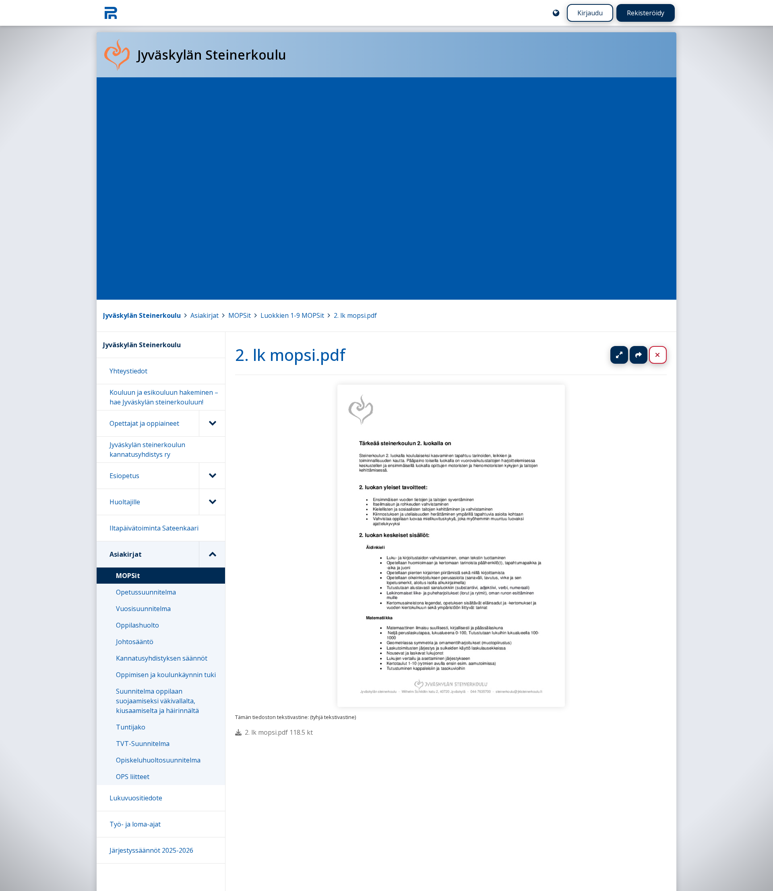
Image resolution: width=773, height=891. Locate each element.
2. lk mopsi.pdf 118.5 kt (279, 732)
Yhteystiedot (128, 371)
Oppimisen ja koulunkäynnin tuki (166, 674)
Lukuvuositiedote (136, 798)
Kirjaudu (590, 12)
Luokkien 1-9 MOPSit (292, 315)
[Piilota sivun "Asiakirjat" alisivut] (212, 554)
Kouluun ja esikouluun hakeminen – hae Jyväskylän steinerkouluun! (164, 397)
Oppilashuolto (137, 625)
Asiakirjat (204, 315)
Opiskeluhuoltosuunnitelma (158, 760)
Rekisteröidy (645, 12)
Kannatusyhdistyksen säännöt (161, 658)
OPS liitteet (132, 776)
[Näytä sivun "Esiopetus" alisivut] (212, 476)
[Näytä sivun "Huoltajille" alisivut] (212, 502)
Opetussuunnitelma (146, 592)
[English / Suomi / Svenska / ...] (556, 13)
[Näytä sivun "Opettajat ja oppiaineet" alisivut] (212, 423)
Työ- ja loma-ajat (135, 824)
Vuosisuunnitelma (143, 608)
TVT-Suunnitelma (142, 743)
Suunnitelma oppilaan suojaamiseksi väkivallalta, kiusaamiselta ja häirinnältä (157, 701)
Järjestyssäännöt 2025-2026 (151, 850)
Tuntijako (130, 727)
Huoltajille (125, 501)
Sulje (664, 354)
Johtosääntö (134, 641)
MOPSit (239, 315)
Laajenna (627, 354)
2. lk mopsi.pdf (355, 315)
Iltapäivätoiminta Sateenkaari (154, 528)
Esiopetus (124, 475)
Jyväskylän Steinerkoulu (142, 315)
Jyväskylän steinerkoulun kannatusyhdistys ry (147, 449)
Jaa (638, 355)
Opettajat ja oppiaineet (144, 423)
